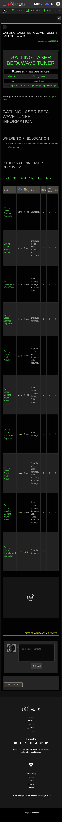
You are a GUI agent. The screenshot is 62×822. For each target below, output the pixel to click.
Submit (37, 665)
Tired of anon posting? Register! (41, 633)
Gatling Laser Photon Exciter (7, 248)
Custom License (34, 752)
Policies (31, 788)
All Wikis (31, 721)
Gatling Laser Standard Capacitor (8, 211)
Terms (31, 781)
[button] (38, 4)
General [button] (34, 11)
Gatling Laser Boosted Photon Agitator (7, 473)
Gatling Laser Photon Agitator (7, 355)
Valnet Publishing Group (40, 795)
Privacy (31, 784)
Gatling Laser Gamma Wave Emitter (7, 395)
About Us (31, 728)
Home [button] (18, 11)
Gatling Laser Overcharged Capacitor (10, 551)
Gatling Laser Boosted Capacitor (8, 319)
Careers (31, 777)
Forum (31, 724)
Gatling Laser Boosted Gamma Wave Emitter (7, 512)
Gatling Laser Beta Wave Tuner (9, 284)
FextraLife (16, 795)
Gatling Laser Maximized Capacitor (9, 434)
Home (31, 717)
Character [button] (52, 11)
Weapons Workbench (37, 143)
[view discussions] (59, 18)
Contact (31, 731)
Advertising (31, 774)
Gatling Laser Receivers (27, 178)
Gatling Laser (39, 76)
